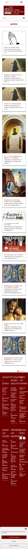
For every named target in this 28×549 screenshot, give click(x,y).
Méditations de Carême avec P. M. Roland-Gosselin (13, 286)
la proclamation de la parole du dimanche (5, 475)
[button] (26, 528)
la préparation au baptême (5, 399)
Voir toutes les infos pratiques (22, 451)
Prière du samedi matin (11, 47)
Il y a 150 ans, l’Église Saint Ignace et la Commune (13, 157)
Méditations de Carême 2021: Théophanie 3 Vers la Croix (13, 358)
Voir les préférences (14, 545)
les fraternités (22, 421)
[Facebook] (20, 438)
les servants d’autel (4, 413)
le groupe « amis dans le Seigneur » (14, 395)
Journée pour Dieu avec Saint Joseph (13, 324)
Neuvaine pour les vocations (13, 255)
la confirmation (14, 451)
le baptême (13, 441)
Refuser (14, 541)
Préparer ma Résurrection (12, 104)
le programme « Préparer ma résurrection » (22, 408)
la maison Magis (14, 400)
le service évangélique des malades (5, 450)
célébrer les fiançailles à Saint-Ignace (14, 474)
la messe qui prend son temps (14, 389)
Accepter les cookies (14, 537)
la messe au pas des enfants (5, 390)
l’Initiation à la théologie (22, 397)
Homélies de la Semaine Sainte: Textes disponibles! (12, 200)
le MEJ (4, 394)
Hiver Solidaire (4, 441)
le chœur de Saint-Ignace (5, 456)
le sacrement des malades (14, 481)
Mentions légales (22, 456)
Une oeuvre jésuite (21, 467)
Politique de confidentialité (22, 461)
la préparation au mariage (14, 416)
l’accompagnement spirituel (22, 392)
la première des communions (14, 446)
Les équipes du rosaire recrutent (11, 224)
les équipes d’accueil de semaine (4, 462)
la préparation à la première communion (5, 406)
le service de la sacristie (5, 469)
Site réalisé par (22, 475)
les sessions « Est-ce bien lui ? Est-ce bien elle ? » (13, 407)
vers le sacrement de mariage (14, 467)
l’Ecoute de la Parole (21, 402)
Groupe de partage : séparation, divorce (22, 415)
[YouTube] (24, 438)
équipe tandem (13, 421)
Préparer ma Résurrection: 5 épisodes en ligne (13, 75)
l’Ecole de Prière (22, 388)
